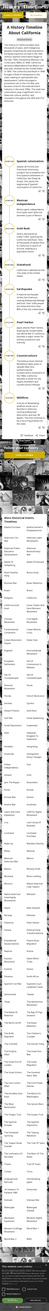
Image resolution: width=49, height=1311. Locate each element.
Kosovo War (10, 804)
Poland (7, 930)
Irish (29, 775)
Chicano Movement (9, 620)
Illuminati (9, 753)
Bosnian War (10, 583)
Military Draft (33, 868)
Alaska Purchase (12, 527)
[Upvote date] (40, 191)
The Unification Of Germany (13, 1155)
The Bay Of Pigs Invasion (35, 1014)
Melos (7, 850)
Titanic (7, 1164)
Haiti (6, 732)
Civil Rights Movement (32, 620)
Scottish (8, 969)
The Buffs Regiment (9, 1035)
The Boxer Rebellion (32, 1024)
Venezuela (32, 1189)
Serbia (30, 969)
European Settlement (9, 663)
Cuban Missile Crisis (34, 631)
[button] (24, 1307)
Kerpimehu (32, 782)
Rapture (8, 951)
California (31, 597)
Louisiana (9, 833)
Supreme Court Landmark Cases (35, 985)
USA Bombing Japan (34, 1180)
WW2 (29, 1239)
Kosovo (30, 797)
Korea (7, 789)
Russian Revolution (9, 960)
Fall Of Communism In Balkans (34, 664)
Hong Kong (32, 746)
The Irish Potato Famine (35, 1084)
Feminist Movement (9, 687)
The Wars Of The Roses (35, 1155)
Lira (6, 822)
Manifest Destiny (35, 843)
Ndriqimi (31, 894)
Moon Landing (34, 876)
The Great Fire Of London (13, 1063)
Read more (13, 1284)
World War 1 (33, 1228)
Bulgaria (8, 597)
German (8, 703)
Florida (7, 695)
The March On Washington (34, 1095)
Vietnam (8, 1200)
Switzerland (10, 994)
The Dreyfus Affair (10, 1053)
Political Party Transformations (35, 932)
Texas (7, 1001)
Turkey (7, 1171)
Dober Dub (32, 640)
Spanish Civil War (13, 983)
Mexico (30, 858)
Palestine (8, 922)
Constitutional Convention (11, 631)
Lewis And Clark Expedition (12, 813)
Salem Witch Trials (33, 960)
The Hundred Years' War (33, 1074)
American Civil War (11, 539)
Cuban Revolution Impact (13, 642)
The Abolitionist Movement (35, 1003)
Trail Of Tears (33, 1164)
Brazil (30, 590)
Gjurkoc (30, 703)
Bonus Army (33, 572)
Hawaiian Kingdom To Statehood (33, 736)
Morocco (8, 883)
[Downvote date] (43, 191)
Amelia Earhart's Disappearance (35, 529)
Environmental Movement (34, 652)
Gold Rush (32, 710)
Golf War (8, 718)
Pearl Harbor (33, 922)
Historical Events (24, 39)
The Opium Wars (35, 1104)
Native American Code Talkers (35, 885)
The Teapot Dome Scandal (13, 1145)
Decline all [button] (35, 1300)
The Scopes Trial (35, 1114)
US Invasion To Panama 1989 (11, 1191)
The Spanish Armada (10, 1124)
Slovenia (8, 976)
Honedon (8, 746)
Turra (29, 1171)
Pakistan (31, 915)
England (8, 650)
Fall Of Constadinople (11, 676)
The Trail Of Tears (36, 1143)
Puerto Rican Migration (33, 942)
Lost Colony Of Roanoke (34, 824)
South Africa (33, 976)
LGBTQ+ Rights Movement (34, 813)
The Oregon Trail (12, 1114)
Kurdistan (31, 804)
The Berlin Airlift (12, 1022)
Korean (30, 789)
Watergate (9, 1207)
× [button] (46, 1265)
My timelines (36, 15)
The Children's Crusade (34, 1035)
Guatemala (32, 725)
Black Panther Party (11, 574)
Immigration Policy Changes (34, 755)
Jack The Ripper (12, 782)
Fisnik (30, 685)
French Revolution (35, 695)
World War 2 (10, 1239)
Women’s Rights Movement (35, 1219)
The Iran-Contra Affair (12, 1084)
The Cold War (11, 1043)
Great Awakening (35, 718)
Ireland (7, 775)
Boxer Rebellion (34, 583)
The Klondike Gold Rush (13, 1095)
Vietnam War (33, 1200)
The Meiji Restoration (10, 1106)
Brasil (7, 590)
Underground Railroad (11, 1180)
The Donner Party (35, 1043)
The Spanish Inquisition (33, 1124)
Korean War (10, 797)
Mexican (31, 850)
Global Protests (11, 710)
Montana (8, 876)
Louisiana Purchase (32, 835)
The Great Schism (13, 1072)
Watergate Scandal (32, 1209)
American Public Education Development (12, 551)
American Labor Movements (35, 539)
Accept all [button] (13, 1300)
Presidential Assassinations (11, 942)
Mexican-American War (11, 860)
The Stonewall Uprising (11, 1134)
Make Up (8, 843)
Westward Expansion (9, 1219)
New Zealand (33, 907)
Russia (30, 951)
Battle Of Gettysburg (9, 564)
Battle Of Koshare (35, 562)
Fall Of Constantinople (34, 676)
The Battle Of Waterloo (11, 1014)
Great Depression (13, 725)
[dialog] (24, 1286)
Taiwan (30, 994)
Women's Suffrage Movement (13, 1230)
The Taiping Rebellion (33, 1134)
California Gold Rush (11, 607)
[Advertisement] (24, 129)
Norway (8, 915)
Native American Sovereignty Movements (12, 897)
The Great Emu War (34, 1053)
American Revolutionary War (34, 551)
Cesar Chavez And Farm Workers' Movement (36, 608)
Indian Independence (11, 766)
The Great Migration (32, 1063)
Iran (29, 764)
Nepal (7, 907)
